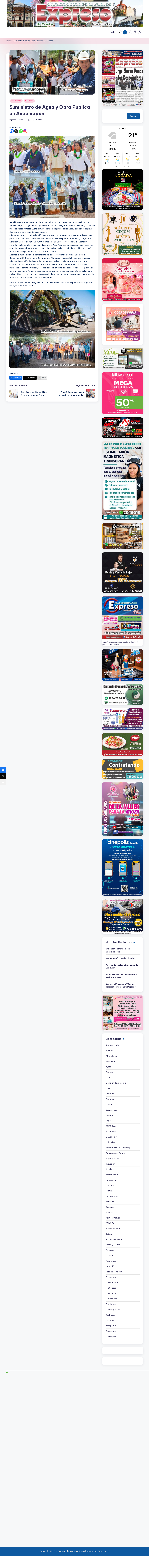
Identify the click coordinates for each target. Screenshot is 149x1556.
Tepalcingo (111, 1261)
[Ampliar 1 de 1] (136, 310)
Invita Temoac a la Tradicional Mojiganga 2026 (121, 976)
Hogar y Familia (113, 1158)
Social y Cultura (113, 1244)
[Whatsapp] (21, 131)
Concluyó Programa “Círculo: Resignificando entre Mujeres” (121, 985)
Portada (9, 41)
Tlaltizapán (111, 1288)
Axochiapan (16, 101)
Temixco (110, 1250)
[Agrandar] (92, 139)
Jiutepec (110, 1185)
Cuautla (109, 1104)
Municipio (29, 101)
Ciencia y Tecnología (116, 1083)
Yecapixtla (111, 1325)
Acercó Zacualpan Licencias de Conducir (122, 966)
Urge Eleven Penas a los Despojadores (118, 950)
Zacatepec (111, 1331)
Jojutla (109, 1191)
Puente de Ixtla (113, 1228)
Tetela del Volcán (114, 1271)
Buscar (133, 116)
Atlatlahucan (112, 1056)
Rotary (109, 1234)
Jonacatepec (112, 1196)
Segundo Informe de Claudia (120, 958)
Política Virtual (113, 1218)
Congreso (110, 1099)
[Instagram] (25, 131)
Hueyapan (110, 1164)
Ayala (108, 1066)
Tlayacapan (111, 1298)
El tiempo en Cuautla (122, 167)
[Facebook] (12, 131)
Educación (111, 1131)
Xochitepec (111, 1315)
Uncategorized (113, 1309)
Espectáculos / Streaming (118, 1147)
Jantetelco (111, 1180)
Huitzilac (110, 1169)
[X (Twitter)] (3, 776)
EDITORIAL (111, 1126)
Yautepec (110, 1320)
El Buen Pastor (112, 1137)
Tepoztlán (110, 1266)
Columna (110, 1093)
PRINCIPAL (111, 1223)
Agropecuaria (112, 1045)
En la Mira (110, 1142)
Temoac (109, 1255)
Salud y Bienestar (114, 1239)
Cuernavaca (111, 1110)
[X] (16, 131)
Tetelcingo (111, 1277)
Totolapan (111, 1304)
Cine (108, 1088)
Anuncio (109, 1050)
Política (109, 1212)
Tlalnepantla (112, 1282)
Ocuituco (110, 1207)
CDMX (109, 1077)
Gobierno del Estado (115, 1153)
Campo (109, 1072)
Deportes (110, 1115)
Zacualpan (111, 1336)
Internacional (112, 1174)
